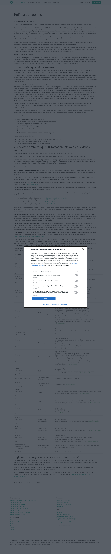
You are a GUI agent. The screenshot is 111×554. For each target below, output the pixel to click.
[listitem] (55, 272)
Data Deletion (46, 304)
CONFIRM (44, 298)
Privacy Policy (64, 304)
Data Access (55, 304)
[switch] (76, 275)
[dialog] (55, 277)
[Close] (83, 249)
